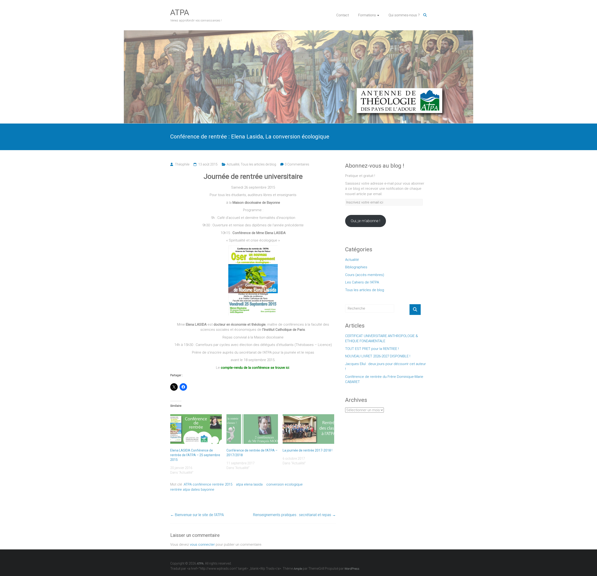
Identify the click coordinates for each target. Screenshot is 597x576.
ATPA (179, 12)
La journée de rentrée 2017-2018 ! (307, 450)
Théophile (182, 164)
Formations (367, 15)
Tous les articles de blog (258, 164)
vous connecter (202, 544)
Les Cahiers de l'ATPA (362, 282)
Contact (342, 15)
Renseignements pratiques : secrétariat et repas (294, 515)
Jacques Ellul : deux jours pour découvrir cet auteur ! (385, 366)
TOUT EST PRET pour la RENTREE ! (372, 349)
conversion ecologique (284, 484)
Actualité (233, 164)
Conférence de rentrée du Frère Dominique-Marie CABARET (384, 379)
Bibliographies (356, 267)
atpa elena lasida (249, 484)
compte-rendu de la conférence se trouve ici (255, 368)
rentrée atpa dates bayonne (192, 489)
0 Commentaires (297, 164)
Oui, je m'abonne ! (365, 220)
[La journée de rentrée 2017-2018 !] (308, 429)
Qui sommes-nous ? (404, 15)
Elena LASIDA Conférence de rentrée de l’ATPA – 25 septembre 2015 (195, 455)
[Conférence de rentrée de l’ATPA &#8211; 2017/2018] (252, 429)
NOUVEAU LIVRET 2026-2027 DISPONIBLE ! (377, 356)
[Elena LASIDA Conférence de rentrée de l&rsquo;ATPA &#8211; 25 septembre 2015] (196, 429)
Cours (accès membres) (364, 275)
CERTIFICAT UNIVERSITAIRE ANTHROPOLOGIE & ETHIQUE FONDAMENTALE (381, 338)
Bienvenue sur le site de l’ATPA (197, 515)
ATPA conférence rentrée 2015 (208, 484)
